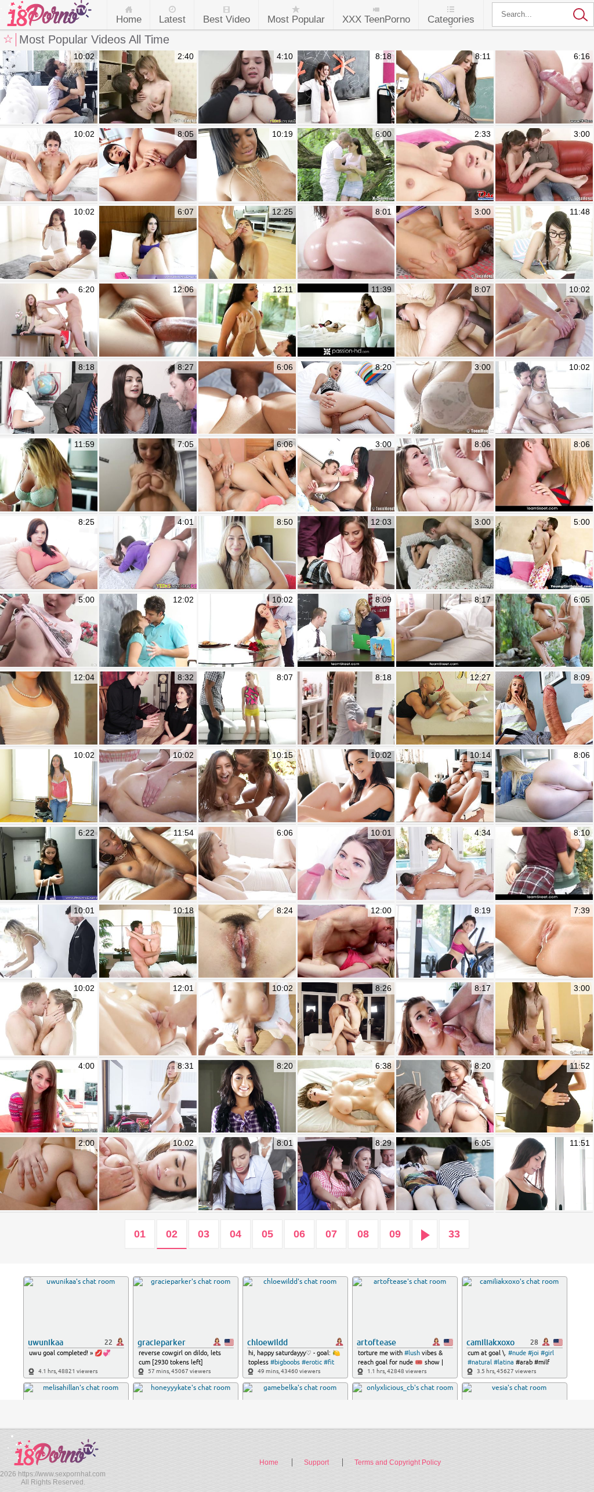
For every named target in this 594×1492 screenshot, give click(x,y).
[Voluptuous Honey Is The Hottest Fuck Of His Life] (48, 475)
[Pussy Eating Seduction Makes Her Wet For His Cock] (247, 864)
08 (363, 1234)
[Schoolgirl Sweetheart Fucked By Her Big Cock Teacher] (48, 398)
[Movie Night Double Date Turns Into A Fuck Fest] (346, 1174)
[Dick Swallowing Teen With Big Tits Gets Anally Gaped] (48, 1174)
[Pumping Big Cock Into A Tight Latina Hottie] (247, 243)
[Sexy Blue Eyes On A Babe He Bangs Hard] (148, 243)
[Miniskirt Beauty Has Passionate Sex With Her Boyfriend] (48, 708)
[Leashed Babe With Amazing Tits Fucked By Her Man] (48, 942)
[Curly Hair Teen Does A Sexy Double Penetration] (247, 475)
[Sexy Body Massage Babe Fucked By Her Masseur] (247, 1019)
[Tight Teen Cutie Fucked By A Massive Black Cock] (445, 708)
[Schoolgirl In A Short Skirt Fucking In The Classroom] (544, 864)
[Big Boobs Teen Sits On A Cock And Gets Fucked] (247, 87)
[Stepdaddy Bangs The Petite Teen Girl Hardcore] (445, 1019)
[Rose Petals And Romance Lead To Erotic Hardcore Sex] (247, 631)
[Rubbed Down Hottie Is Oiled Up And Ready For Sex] (148, 1174)
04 (235, 1234)
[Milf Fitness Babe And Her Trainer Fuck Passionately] (48, 1019)
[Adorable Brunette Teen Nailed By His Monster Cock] (48, 1097)
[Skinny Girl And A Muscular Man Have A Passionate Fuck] (346, 942)
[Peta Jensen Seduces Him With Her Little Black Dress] (544, 1097)
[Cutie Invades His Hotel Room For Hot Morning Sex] (544, 475)
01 (140, 1234)
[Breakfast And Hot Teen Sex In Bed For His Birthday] (247, 942)
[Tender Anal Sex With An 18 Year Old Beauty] (48, 321)
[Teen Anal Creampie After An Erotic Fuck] (544, 87)
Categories (451, 19)
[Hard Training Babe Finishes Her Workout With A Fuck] (445, 786)
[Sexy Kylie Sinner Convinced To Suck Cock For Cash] (247, 1097)
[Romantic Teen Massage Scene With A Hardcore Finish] (544, 321)
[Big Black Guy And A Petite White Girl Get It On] (247, 708)
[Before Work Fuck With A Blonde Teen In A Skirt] (346, 398)
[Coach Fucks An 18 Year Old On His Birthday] (346, 553)
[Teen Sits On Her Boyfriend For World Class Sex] (544, 165)
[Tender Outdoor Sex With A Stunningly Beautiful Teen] (544, 631)
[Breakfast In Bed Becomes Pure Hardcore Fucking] (544, 398)
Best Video (226, 19)
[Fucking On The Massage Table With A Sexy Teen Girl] (445, 631)
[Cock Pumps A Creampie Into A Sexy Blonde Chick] (544, 942)
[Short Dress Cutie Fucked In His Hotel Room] (48, 864)
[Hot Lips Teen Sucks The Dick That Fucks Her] (346, 475)
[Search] (543, 14)
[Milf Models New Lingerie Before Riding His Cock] (247, 321)
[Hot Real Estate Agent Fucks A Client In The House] (48, 87)
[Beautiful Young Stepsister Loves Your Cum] (247, 553)
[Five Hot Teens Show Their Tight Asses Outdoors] (445, 1174)
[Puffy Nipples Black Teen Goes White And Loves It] (247, 165)
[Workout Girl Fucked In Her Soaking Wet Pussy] (148, 321)
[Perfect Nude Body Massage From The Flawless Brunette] (445, 864)
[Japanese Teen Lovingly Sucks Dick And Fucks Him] (445, 165)
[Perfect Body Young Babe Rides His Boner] (148, 475)
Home (129, 19)
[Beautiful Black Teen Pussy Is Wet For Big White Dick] (148, 864)
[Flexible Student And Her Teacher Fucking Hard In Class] (346, 631)
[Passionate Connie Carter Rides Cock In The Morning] (544, 1174)
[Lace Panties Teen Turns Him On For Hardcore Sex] (48, 165)
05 (267, 1234)
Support (316, 1462)
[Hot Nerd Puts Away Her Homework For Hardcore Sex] (544, 243)
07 (331, 1234)
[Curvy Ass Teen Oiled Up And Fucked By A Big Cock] (346, 243)
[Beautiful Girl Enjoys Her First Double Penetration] (48, 786)
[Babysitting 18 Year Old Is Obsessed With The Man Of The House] (148, 708)
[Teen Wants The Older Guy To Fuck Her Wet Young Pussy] (445, 475)
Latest (172, 19)
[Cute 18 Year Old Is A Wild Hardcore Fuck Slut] (445, 243)
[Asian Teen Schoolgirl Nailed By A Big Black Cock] (148, 165)
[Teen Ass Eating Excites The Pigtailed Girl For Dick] (544, 553)
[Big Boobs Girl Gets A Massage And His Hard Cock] (346, 1097)
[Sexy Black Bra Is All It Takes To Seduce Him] (346, 786)
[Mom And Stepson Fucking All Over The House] (346, 708)
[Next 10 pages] (424, 1234)
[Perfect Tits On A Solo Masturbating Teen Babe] (445, 398)
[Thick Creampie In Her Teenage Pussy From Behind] (148, 87)
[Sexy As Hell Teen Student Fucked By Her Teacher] (445, 87)
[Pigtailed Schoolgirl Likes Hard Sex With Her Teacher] (346, 87)
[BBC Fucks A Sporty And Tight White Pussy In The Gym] (445, 942)
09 (395, 1234)
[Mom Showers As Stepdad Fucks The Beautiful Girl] (148, 1097)
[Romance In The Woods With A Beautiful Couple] (346, 165)
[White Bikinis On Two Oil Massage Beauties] (148, 786)
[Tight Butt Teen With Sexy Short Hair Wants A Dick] (48, 631)
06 (299, 1234)
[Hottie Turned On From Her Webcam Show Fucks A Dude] (148, 398)
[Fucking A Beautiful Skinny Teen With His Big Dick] (346, 864)
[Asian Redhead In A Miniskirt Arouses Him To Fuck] (48, 243)
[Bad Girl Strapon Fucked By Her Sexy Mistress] (247, 1174)
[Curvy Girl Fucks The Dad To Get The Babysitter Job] (48, 553)
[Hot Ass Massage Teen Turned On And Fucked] (148, 1019)
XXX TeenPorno (376, 19)
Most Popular (296, 19)
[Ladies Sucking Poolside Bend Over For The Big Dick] (247, 786)
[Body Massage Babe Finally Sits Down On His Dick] (544, 1019)
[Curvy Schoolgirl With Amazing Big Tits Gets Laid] (445, 1097)
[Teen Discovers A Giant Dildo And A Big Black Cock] (445, 321)
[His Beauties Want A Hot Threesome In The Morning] (346, 321)
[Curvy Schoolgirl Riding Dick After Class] (148, 631)
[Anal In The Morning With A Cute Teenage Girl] (445, 553)
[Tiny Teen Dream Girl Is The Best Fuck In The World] (148, 942)
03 (203, 1234)
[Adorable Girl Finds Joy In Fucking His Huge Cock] (544, 708)
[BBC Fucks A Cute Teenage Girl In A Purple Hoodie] (148, 553)
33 (454, 1234)
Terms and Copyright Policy (397, 1462)
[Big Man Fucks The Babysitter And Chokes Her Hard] (346, 1019)
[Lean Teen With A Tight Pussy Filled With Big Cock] (247, 398)
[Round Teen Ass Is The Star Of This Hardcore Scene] (544, 786)
